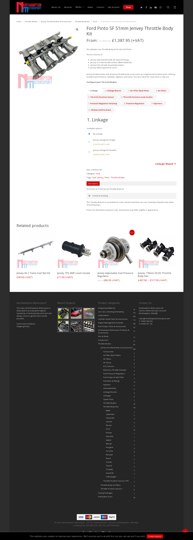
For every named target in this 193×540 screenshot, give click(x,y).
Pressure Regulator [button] (135, 103)
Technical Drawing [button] (100, 195)
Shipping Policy (23, 326)
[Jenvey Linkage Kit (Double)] (131, 152)
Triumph (109, 469)
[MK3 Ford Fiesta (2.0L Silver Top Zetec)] (76, 326)
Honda (109, 432)
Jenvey (100, 177)
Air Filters (107, 359)
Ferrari (109, 425)
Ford (95, 21)
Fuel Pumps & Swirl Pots (113, 377)
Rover (108, 458)
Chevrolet (110, 418)
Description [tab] (93, 183)
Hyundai (109, 436)
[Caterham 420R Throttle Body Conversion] (63, 314)
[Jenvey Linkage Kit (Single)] (131, 142)
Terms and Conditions (26, 324)
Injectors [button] (157, 103)
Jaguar (108, 440)
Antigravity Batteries (107, 308)
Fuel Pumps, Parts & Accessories (112, 326)
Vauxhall (109, 473)
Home (19, 21)
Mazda (109, 443)
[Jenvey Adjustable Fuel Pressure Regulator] (116, 250)
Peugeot (109, 447)
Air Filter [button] (162, 90)
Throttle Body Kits (82, 21)
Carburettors (103, 315)
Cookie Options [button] (154, 536)
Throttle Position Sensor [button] (102, 97)
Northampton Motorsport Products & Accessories (113, 331)
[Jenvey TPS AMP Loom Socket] (76, 250)
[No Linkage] (131, 134)
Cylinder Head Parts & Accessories (113, 319)
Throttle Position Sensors (116, 481)
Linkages (107, 395)
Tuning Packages (105, 493)
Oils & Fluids (103, 336)
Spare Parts (108, 399)
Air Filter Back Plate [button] (139, 90)
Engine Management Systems (110, 323)
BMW (108, 410)
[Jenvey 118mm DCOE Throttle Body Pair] (157, 250)
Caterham (110, 414)
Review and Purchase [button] (101, 110)
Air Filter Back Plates (112, 355)
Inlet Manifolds (109, 388)
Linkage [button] (94, 90)
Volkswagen (111, 476)
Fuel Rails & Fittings (111, 381)
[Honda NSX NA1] (76, 314)
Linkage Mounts (110, 392)
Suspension (103, 340)
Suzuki (109, 462)
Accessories (108, 351)
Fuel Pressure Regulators (114, 373)
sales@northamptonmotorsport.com (154, 318)
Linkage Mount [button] (114, 90)
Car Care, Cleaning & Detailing (111, 312)
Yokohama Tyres (105, 496)
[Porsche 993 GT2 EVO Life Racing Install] (89, 314)
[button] (77, 29)
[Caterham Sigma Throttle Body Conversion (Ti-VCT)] (63, 326)
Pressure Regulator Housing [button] (103, 103)
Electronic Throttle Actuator (114, 370)
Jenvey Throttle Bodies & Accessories (56, 21)
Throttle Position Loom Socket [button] (138, 97)
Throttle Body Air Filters (111, 485)
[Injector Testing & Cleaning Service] (89, 326)
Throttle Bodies (31, 21)
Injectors (107, 384)
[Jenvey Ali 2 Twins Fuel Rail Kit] (36, 250)
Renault (109, 454)
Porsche (109, 451)
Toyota (109, 465)
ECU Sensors (108, 366)
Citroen (109, 421)
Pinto (107, 177)
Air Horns (107, 362)
